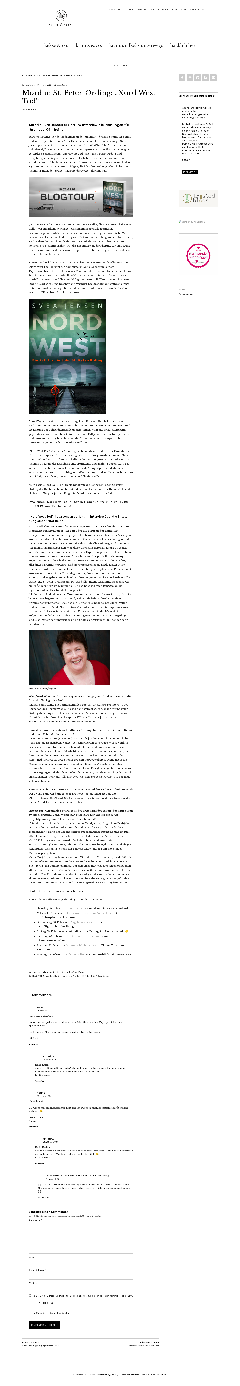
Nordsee (77, 976)
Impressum (114, 10)
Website (33, 1283)
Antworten (33, 1044)
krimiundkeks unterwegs (136, 45)
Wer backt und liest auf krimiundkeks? (183, 10)
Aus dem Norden (47, 75)
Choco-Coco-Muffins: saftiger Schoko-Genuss (40, 1344)
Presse (182, 289)
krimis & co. (89, 45)
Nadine (41, 1093)
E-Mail (186, 160)
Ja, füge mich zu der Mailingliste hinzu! (52, 1313)
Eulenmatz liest (75, 954)
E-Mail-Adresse (37, 1270)
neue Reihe (67, 976)
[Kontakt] (213, 77)
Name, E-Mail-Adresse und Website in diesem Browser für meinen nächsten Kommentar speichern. (83, 1296)
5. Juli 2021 (52, 1179)
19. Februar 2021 (44, 85)
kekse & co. (56, 45)
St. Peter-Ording (89, 976)
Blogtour (66, 75)
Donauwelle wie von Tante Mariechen (143, 1344)
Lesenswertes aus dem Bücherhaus (89, 913)
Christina (31, 110)
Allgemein (28, 75)
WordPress (134, 1375)
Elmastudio (161, 1375)
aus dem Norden (53, 976)
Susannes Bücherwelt (80, 945)
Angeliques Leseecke (84, 922)
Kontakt (155, 10)
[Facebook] (182, 77)
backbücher (183, 45)
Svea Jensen (104, 976)
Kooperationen (186, 294)
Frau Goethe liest (77, 908)
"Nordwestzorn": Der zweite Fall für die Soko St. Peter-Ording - (78, 1175)
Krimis (78, 75)
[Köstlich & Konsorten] (192, 221)
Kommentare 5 (60, 85)
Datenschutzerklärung (135, 10)
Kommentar (35, 1220)
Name (32, 1257)
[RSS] (205, 77)
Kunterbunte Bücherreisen (84, 936)
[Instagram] (190, 77)
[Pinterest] (197, 77)
